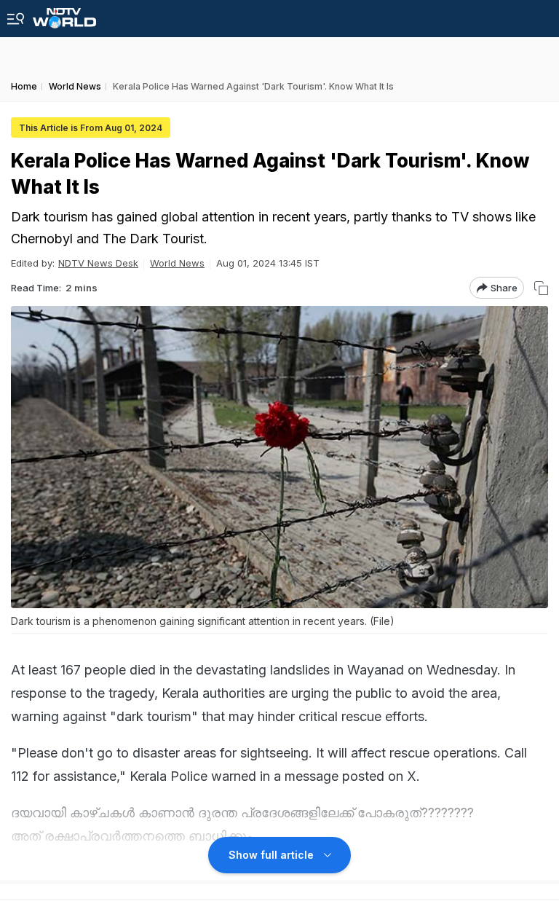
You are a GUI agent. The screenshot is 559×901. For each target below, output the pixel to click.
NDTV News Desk (98, 263)
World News (177, 263)
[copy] (541, 288)
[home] (64, 14)
